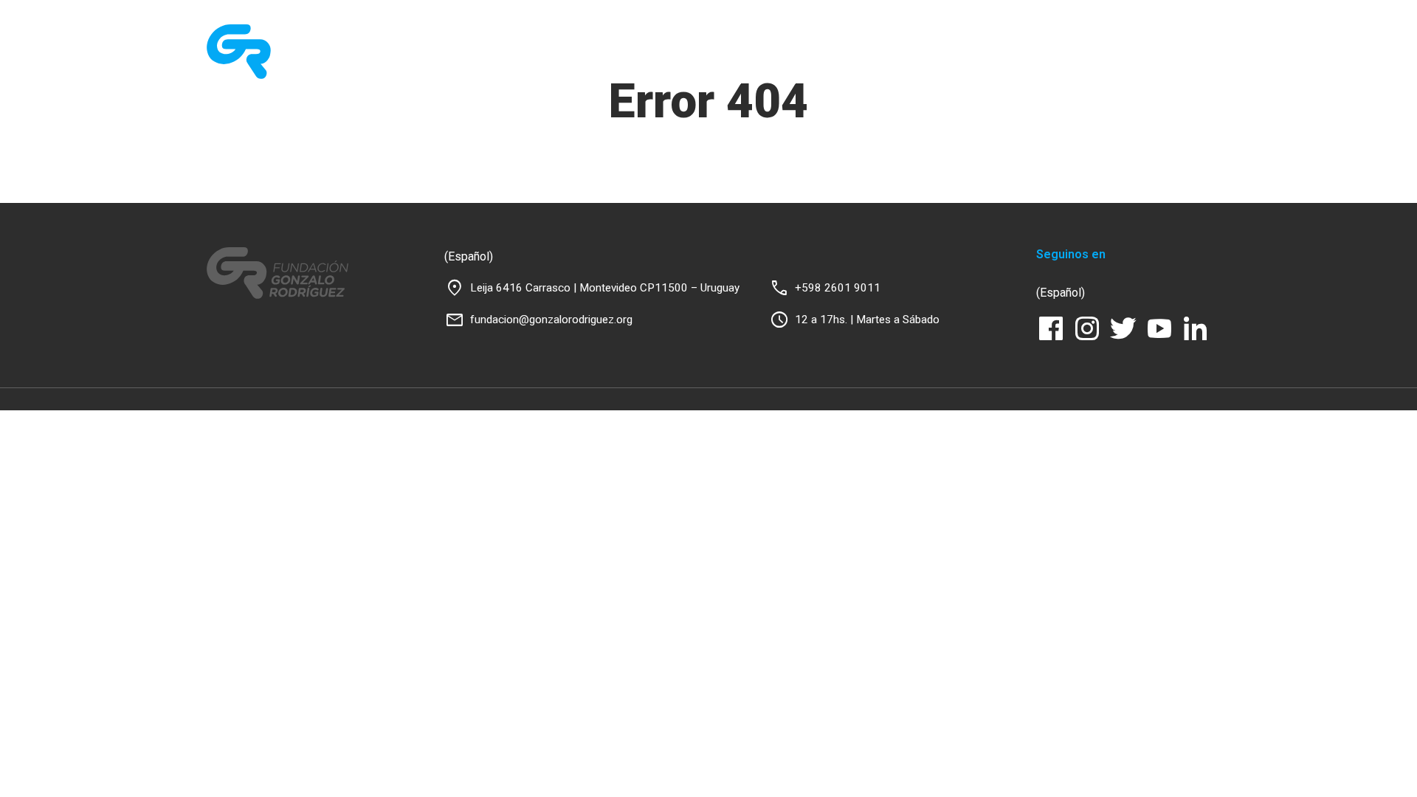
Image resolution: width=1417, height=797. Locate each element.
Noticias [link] (965, 72)
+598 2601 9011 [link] (837, 287)
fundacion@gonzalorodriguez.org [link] (551, 319)
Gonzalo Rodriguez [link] (865, 72)
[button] (1199, 72)
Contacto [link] (1150, 72)
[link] (282, 52)
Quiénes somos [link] (645, 72)
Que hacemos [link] (751, 72)
